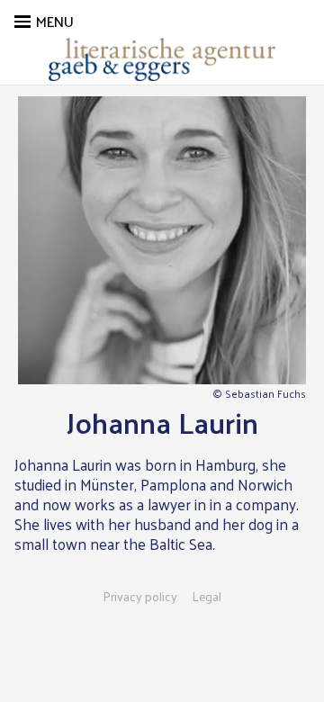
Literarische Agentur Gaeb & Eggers (162, 59)
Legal (206, 597)
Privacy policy (140, 597)
